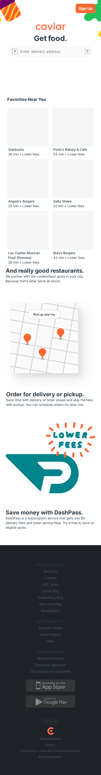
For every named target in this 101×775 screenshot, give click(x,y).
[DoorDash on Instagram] (56, 722)
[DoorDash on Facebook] (45, 722)
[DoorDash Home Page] (50, 731)
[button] (50, 51)
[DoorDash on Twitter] (50, 722)
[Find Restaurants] (87, 51)
